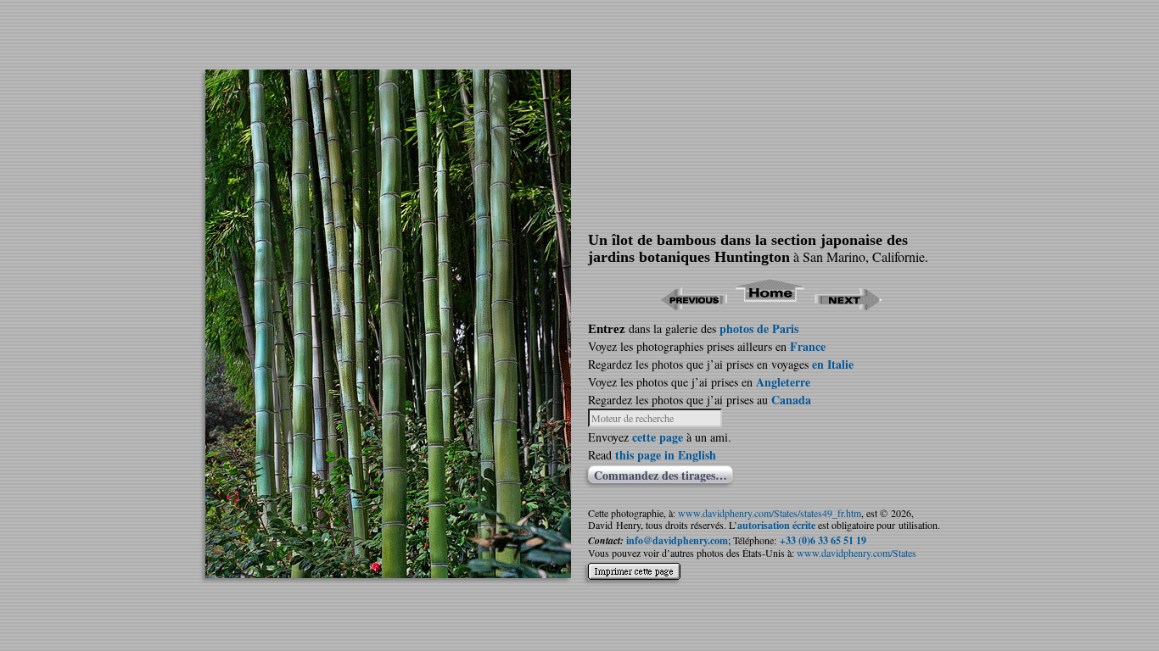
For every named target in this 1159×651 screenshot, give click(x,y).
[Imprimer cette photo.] (634, 575)
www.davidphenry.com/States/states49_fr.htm (769, 513)
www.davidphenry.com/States (856, 552)
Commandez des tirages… (660, 474)
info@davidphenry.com (677, 540)
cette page (657, 437)
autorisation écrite (776, 525)
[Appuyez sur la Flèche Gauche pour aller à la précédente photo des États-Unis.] (693, 304)
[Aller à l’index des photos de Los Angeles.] (771, 304)
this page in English (665, 455)
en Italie (833, 364)
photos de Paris (758, 328)
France (808, 346)
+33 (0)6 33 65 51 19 (823, 540)
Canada (791, 400)
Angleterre (783, 382)
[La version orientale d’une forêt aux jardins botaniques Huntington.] (388, 572)
